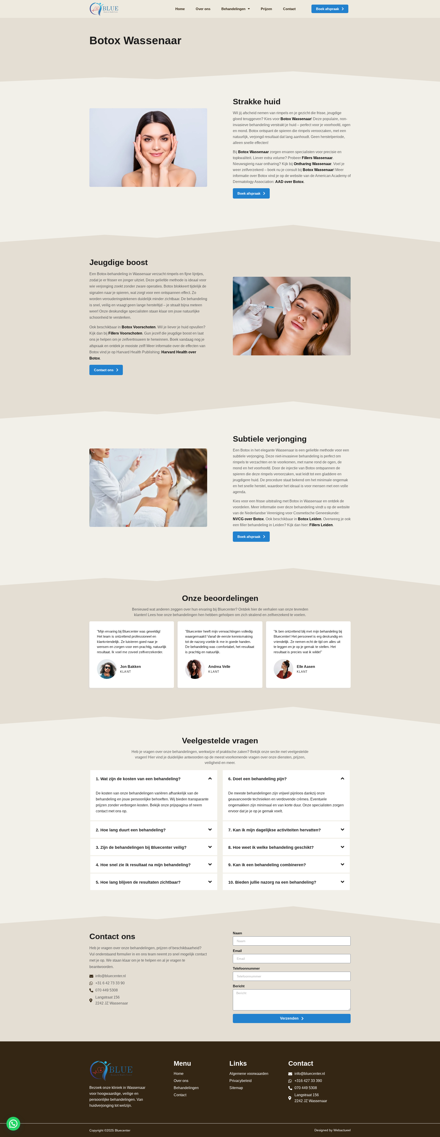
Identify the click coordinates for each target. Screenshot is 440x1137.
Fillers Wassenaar (317, 158)
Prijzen (266, 9)
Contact (289, 9)
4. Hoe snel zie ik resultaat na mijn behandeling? (143, 865)
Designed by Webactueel (332, 1130)
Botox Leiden (309, 519)
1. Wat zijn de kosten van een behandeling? (138, 779)
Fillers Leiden (321, 525)
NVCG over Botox (248, 519)
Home (180, 9)
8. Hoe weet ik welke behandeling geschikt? (271, 847)
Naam (237, 933)
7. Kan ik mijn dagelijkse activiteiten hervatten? (274, 830)
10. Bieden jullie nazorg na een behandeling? (272, 882)
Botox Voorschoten (139, 327)
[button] (153, 778)
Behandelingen (233, 9)
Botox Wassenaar (295, 119)
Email (237, 951)
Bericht (239, 986)
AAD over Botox (289, 182)
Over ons (203, 9)
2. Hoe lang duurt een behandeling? (131, 830)
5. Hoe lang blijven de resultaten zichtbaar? (138, 882)
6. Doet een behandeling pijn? (257, 779)
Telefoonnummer (246, 968)
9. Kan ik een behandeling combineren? (267, 865)
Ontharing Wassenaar (312, 164)
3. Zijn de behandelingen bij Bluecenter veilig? (141, 847)
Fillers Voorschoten (125, 333)
